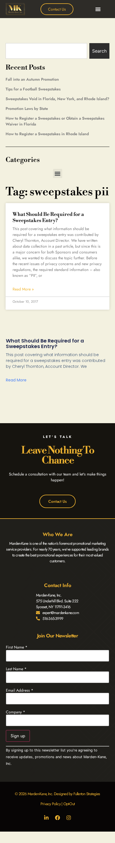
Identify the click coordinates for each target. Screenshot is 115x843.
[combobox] (46, 51)
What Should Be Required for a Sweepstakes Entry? (48, 217)
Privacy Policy (50, 804)
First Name (16, 647)
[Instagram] (68, 817)
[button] (98, 9)
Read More (16, 380)
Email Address (19, 690)
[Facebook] (57, 817)
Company (15, 712)
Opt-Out (69, 804)
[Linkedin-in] (46, 817)
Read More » (23, 289)
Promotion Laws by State (27, 108)
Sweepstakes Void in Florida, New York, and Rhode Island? (57, 99)
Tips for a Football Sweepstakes (33, 89)
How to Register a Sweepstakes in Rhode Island (47, 134)
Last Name (16, 669)
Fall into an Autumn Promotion (32, 79)
